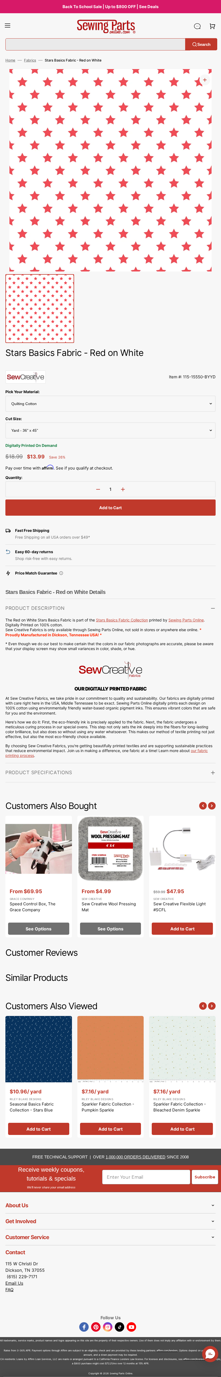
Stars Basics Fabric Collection (122, 620)
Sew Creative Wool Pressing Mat (109, 907)
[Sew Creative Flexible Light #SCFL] (182, 877)
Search (203, 44)
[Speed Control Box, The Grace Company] (38, 877)
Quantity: (13, 477)
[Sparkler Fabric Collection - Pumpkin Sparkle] (110, 1077)
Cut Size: (13, 418)
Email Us (14, 1283)
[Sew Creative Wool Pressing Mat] (110, 877)
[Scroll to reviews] (110, 364)
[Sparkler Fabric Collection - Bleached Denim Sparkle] (182, 1077)
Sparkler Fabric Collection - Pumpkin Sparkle (108, 1107)
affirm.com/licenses (194, 1359)
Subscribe (205, 1177)
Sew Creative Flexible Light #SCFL (179, 907)
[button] (7, 26)
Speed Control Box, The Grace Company (33, 907)
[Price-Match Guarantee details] (61, 573)
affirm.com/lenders (167, 1350)
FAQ (9, 1289)
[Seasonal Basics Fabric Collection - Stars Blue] (38, 1077)
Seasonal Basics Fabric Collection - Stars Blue (32, 1107)
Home (10, 60)
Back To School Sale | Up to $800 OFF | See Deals (110, 6)
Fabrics (30, 60)
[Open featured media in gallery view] (204, 79)
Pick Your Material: (22, 391)
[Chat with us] (197, 26)
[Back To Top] (213, 1369)
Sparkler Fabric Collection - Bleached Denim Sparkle (179, 1107)
